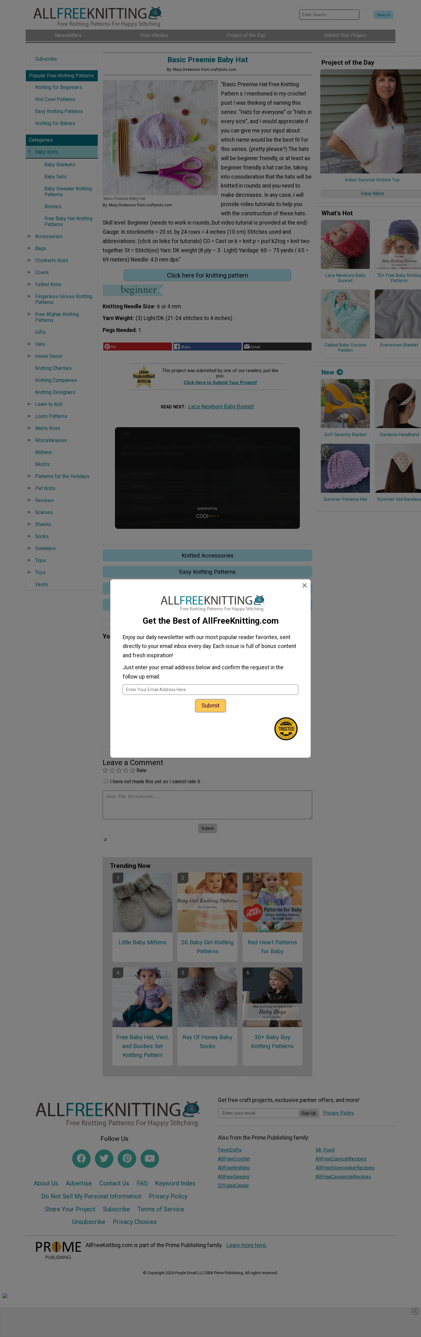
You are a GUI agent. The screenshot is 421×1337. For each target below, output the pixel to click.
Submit (210, 705)
